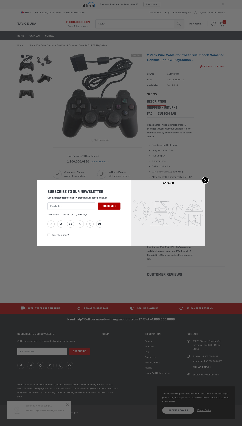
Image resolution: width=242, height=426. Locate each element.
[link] (51, 224)
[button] (205, 180)
